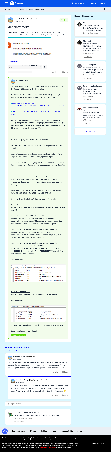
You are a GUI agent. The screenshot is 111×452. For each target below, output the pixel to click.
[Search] (87, 3)
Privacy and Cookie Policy (48, 447)
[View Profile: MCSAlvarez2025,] (79, 42)
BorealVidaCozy (20, 19)
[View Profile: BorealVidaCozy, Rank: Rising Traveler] (10, 20)
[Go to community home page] (16, 3)
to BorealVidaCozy (46, 380)
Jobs (79, 431)
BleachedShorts (88, 96)
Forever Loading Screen (92, 86)
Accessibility (67, 431)
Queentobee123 (88, 75)
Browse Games (18, 431)
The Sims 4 (22, 9)
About (54, 431)
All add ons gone (89, 65)
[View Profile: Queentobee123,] (79, 66)
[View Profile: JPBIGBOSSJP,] (79, 109)
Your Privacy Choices (98, 444)
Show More (14, 62)
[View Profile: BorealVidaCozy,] (13, 81)
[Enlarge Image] (38, 273)
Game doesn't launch (91, 23)
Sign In (102, 3)
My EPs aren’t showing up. (91, 109)
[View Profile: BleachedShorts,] (79, 88)
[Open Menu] (104, 9)
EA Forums (8, 9)
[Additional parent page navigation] (15, 9)
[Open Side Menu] (6, 3)
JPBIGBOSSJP (88, 120)
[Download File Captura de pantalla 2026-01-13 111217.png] (44, 67)
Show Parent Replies (12, 351)
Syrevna (86, 33)
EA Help (43, 431)
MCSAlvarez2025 (89, 53)
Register (94, 3)
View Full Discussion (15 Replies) (18, 347)
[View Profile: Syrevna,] (79, 24)
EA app (33, 431)
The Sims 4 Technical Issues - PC (37, 9)
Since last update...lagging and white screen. (91, 42)
